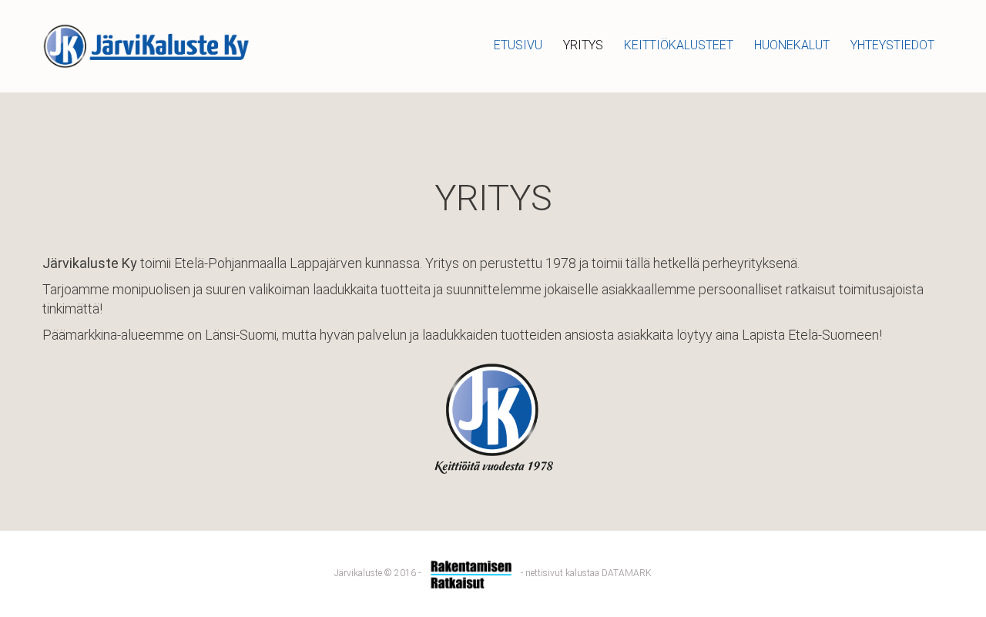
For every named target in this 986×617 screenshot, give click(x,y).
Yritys (583, 45)
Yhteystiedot (892, 45)
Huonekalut (792, 45)
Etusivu (518, 45)
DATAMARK (627, 573)
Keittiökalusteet (678, 45)
